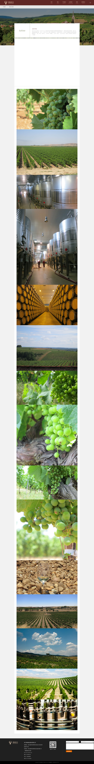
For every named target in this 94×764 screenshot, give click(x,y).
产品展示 (4, 6)
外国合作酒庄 (11, 6)
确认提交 (69, 751)
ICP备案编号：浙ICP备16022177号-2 (53, 762)
